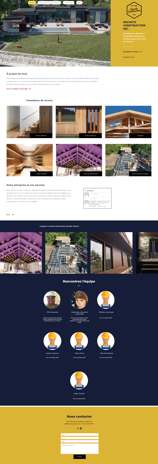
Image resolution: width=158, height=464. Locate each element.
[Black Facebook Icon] (78, 428)
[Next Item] (155, 253)
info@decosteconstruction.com (72, 424)
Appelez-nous (129, 57)
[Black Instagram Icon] (81, 428)
